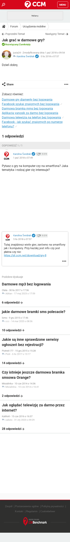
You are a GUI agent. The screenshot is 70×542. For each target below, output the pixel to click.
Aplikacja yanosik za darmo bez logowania (30, 113)
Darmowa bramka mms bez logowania (27, 108)
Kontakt (19, 511)
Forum (14, 26)
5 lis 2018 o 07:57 (50, 56)
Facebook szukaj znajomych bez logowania (30, 104)
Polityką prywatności (52, 506)
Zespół (8, 506)
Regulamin (32, 511)
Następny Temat (55, 33)
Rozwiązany (11, 44)
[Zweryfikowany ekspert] (37, 56)
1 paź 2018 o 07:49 (23, 157)
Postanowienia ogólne (27, 506)
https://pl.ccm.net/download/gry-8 (25, 255)
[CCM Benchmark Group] (35, 521)
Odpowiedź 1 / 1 (12, 145)
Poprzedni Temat (15, 33)
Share (10, 84)
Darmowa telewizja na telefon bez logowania (31, 117)
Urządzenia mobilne (34, 26)
